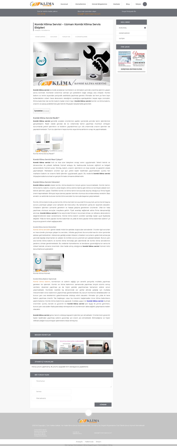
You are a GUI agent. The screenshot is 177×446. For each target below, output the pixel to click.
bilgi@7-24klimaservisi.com (89, 14)
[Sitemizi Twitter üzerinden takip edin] (125, 14)
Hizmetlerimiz (80, 4)
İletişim (138, 4)
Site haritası (69, 445)
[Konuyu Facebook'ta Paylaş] (106, 37)
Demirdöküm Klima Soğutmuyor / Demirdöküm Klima (92, 445)
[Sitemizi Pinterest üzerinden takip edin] (128, 14)
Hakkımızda (89, 442)
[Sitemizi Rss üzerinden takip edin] (131, 14)
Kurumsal (64, 4)
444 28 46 (41, 14)
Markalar (116, 4)
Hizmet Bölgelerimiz (99, 4)
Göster (46, 111)
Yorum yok (66, 36)
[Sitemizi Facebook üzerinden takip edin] (123, 14)
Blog (128, 4)
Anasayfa (37, 30)
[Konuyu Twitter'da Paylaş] (109, 37)
